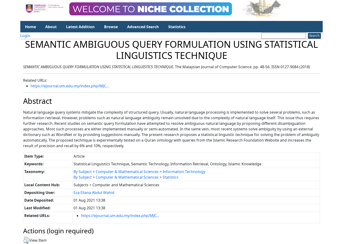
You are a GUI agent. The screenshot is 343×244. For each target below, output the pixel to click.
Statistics (177, 26)
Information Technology (184, 171)
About (51, 26)
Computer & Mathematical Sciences (127, 171)
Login (25, 35)
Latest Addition (80, 26)
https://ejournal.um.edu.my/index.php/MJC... (70, 85)
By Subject (83, 171)
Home (30, 26)
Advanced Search (143, 26)
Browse (111, 26)
